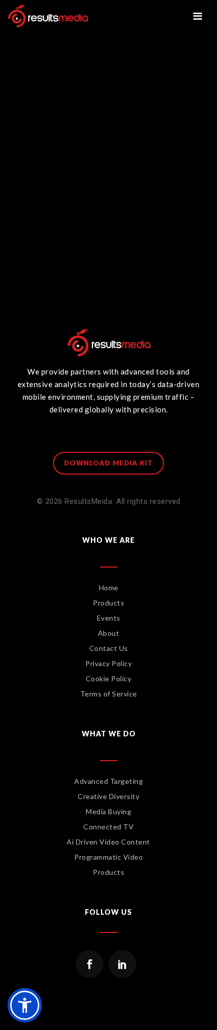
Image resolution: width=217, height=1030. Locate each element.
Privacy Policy (108, 663)
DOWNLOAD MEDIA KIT (108, 463)
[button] (24, 1005)
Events (109, 618)
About (109, 633)
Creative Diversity (108, 796)
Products (108, 602)
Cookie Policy (109, 678)
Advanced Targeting (108, 781)
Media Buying (108, 811)
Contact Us (108, 648)
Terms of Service (108, 693)
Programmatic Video (108, 857)
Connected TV (108, 826)
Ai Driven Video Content (108, 841)
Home (109, 587)
